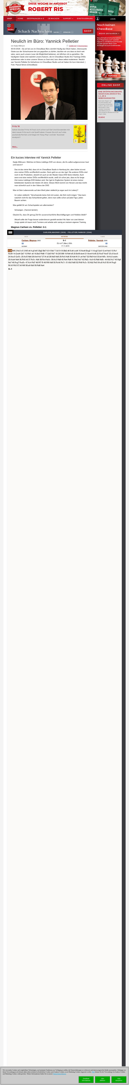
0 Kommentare (82, 46)
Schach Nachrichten (35, 31)
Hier (93, 1072)
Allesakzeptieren (119, 1079)
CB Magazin (53, 18)
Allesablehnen (102, 1079)
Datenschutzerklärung (59, 1074)
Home (20, 18)
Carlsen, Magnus (29, 240)
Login (112, 19)
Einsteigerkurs (85, 18)
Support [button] (67, 18)
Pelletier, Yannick (95, 240)
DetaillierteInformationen (86, 1079)
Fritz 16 (16, 126)
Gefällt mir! (72, 46)
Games (103, 236)
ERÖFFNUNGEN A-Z (35, 18)
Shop (9, 18)
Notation (64, 236)
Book (26, 236)
